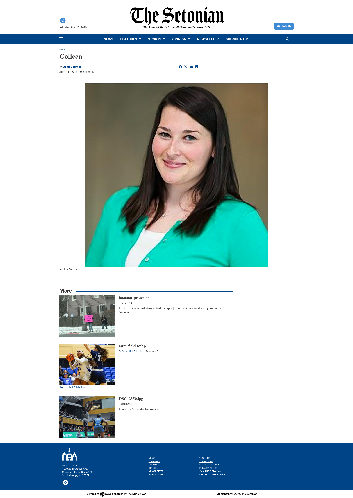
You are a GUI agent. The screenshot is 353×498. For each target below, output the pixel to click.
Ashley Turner (72, 66)
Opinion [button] (179, 39)
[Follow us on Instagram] (65, 482)
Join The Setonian (210, 471)
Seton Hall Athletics (72, 387)
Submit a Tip (237, 39)
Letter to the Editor (212, 474)
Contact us (206, 461)
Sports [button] (155, 39)
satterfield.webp (132, 346)
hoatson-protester (134, 298)
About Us (204, 458)
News (108, 39)
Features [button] (129, 39)
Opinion (153, 468)
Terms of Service (210, 464)
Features (154, 461)
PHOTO (62, 50)
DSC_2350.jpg (131, 398)
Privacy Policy (208, 468)
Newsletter (208, 39)
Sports (153, 464)
